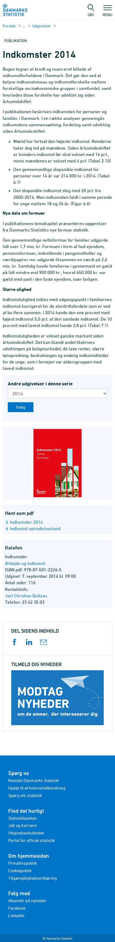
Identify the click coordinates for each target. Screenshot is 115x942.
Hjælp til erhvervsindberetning (36, 787)
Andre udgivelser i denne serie (40, 383)
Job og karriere (22, 825)
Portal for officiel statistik (31, 840)
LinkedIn (16, 915)
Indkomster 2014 (26, 522)
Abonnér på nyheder (27, 900)
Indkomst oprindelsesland (35, 528)
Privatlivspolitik (22, 863)
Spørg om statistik (25, 795)
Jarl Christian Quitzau (26, 595)
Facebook (17, 908)
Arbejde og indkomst (25, 563)
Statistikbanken (22, 818)
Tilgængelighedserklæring (32, 878)
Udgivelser (41, 26)
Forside (9, 26)
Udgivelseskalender (26, 832)
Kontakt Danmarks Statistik (33, 780)
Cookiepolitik (20, 870)
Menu (107, 14)
